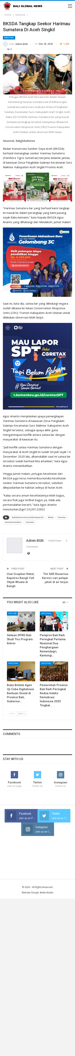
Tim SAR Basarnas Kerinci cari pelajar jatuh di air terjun (55, 578)
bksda (50, 517)
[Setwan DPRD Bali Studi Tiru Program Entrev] (21, 621)
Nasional (9, 38)
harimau (62, 517)
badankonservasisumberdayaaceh (28, 517)
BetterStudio (46, 892)
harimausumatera (13, 522)
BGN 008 (12, 613)
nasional (30, 522)
